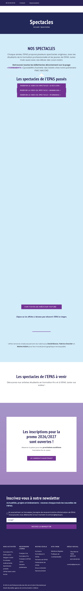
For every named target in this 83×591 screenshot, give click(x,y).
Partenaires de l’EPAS (40, 563)
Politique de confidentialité (56, 555)
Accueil (36, 27)
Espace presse (40, 571)
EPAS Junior (7, 555)
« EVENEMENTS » (15, 67)
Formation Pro (8, 552)
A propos (38, 551)
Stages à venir (8, 558)
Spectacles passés (7, 567)
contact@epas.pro (73, 564)
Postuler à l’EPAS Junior (25, 560)
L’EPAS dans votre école (9, 572)
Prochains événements (7, 561)
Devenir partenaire (23, 566)
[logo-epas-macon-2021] (13, 7)
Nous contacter (40, 568)
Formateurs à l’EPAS (40, 555)
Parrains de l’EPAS (41, 560)
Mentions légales (57, 551)
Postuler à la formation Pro (24, 554)
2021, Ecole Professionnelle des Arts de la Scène (20, 585)
